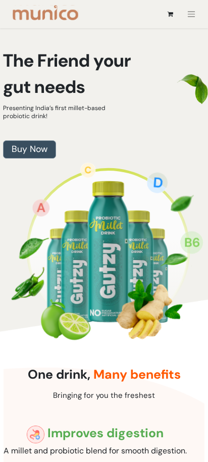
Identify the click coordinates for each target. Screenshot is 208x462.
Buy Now (29, 149)
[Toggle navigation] (191, 14)
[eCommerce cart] (170, 14)
